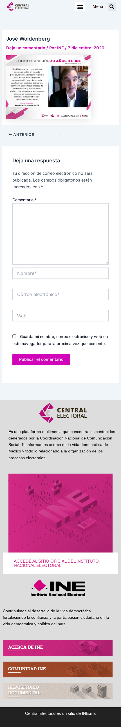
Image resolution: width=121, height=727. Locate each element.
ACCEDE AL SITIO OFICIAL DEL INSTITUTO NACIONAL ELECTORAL (56, 563)
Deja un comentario (25, 47)
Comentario (24, 199)
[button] (80, 6)
